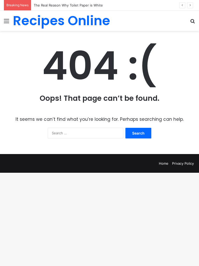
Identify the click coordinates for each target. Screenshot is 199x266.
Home (163, 163)
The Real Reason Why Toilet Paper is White (68, 5)
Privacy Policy (183, 163)
